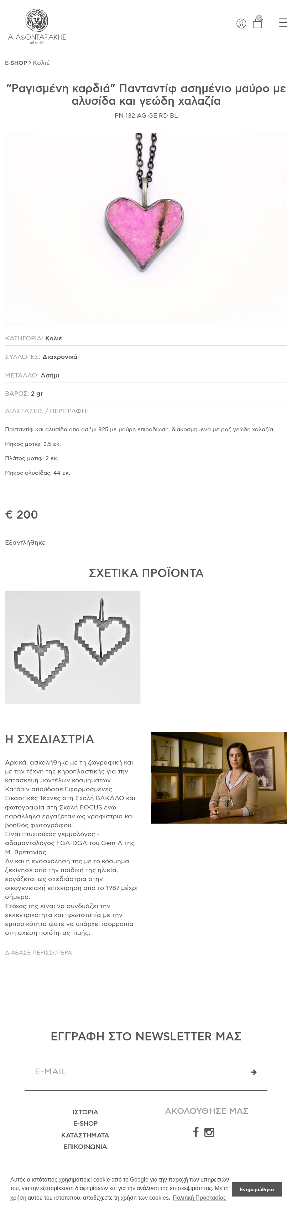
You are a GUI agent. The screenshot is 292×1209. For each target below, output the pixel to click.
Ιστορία (85, 1112)
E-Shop (85, 1124)
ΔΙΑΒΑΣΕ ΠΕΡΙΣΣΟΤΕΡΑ (38, 953)
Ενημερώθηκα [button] (257, 1189)
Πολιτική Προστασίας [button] (199, 1198)
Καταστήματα (85, 1135)
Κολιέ (41, 63)
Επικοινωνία (85, 1147)
